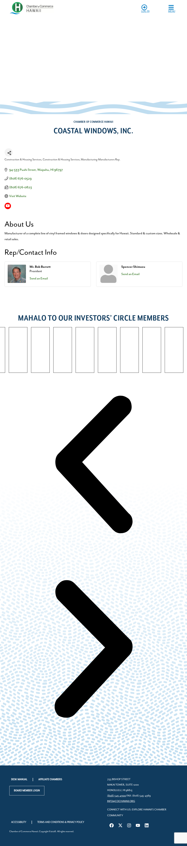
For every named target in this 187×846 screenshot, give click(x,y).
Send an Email (39, 278)
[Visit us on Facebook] (111, 825)
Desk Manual (19, 779)
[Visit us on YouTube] (137, 825)
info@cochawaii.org (121, 801)
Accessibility (18, 822)
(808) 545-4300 (116, 795)
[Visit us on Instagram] (129, 825)
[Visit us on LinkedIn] (146, 825)
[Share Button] (9, 152)
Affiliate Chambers (50, 779)
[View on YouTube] (8, 208)
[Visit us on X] (120, 825)
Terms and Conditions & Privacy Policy (60, 822)
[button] (93, 465)
